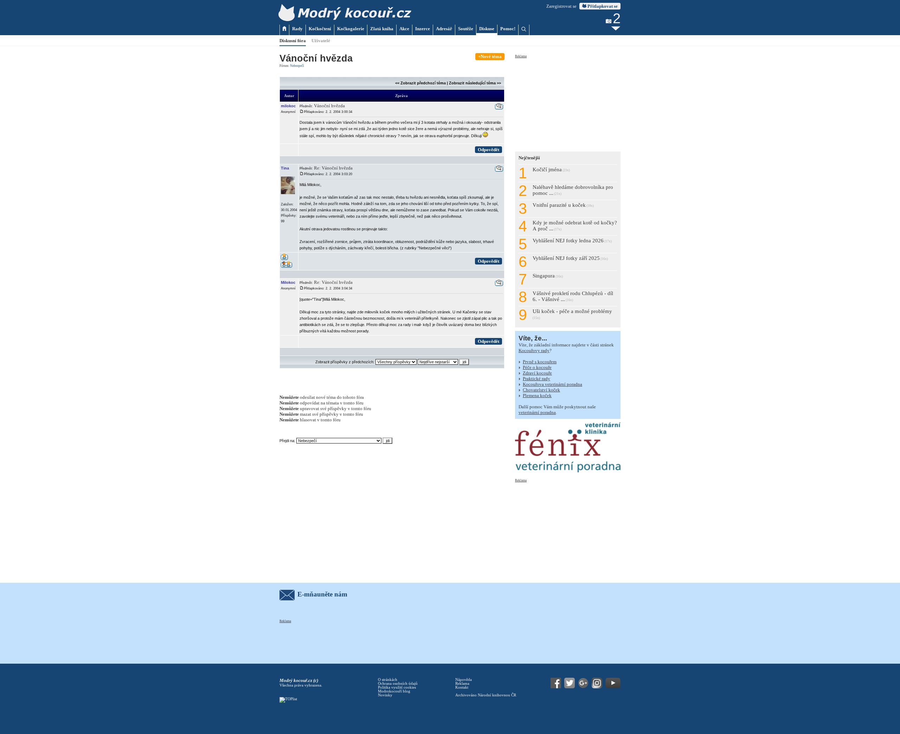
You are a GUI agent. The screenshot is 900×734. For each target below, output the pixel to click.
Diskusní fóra (292, 40)
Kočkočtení (320, 28)
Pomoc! (507, 28)
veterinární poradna (537, 412)
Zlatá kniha (381, 28)
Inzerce (422, 28)
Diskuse (486, 28)
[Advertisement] (568, 103)
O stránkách (387, 680)
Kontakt (461, 687)
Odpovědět (488, 149)
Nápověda (463, 680)
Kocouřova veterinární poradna (552, 384)
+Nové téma (490, 56)
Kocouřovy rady (534, 350)
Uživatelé (320, 40)
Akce (404, 28)
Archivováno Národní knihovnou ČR (485, 695)
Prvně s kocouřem (540, 361)
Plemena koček (537, 395)
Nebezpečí (297, 66)
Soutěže (465, 28)
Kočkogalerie (350, 28)
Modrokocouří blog (394, 691)
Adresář (444, 28)
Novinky (385, 695)
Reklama (521, 56)
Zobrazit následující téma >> (475, 83)
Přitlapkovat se (602, 6)
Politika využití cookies (397, 687)
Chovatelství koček (541, 389)
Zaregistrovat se (561, 6)
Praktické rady (536, 378)
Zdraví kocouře (537, 373)
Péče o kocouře (537, 367)
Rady (297, 28)
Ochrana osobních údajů (398, 683)
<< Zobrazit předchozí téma (420, 83)
